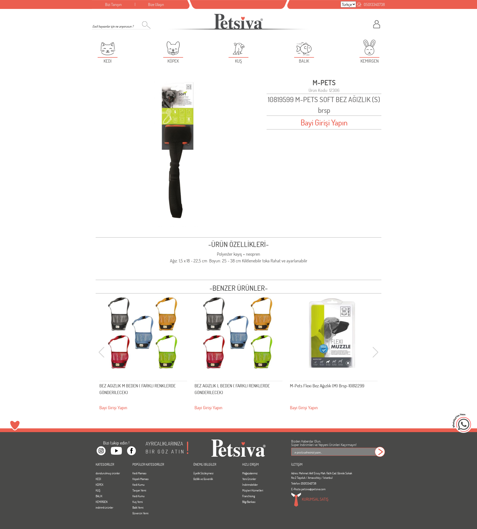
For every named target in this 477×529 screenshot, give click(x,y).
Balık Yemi (137, 507)
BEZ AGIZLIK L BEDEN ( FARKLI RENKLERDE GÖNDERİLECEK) (232, 389)
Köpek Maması (140, 479)
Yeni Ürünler (249, 479)
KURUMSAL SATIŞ (314, 498)
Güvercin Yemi (140, 513)
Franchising (248, 496)
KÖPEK (99, 485)
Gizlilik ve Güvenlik (203, 479)
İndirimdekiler (250, 485)
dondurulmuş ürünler (108, 473)
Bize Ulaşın (156, 4)
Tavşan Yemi (139, 490)
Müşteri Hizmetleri (252, 490)
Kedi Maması (139, 473)
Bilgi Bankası (248, 502)
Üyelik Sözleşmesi (203, 473)
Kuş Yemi (137, 502)
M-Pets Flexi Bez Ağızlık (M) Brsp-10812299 (327, 386)
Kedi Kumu (138, 485)
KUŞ (98, 490)
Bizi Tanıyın (113, 4)
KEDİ (98, 479)
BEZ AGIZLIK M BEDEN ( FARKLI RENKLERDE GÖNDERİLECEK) (137, 389)
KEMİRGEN (102, 502)
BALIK (99, 496)
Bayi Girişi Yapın (324, 122)
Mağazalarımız (250, 473)
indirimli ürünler (104, 507)
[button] (375, 352)
